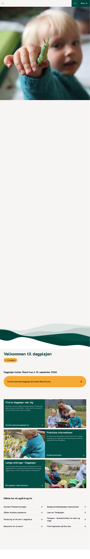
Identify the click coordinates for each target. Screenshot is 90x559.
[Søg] (75, 3)
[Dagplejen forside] (3, 3)
